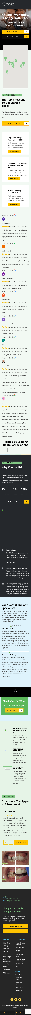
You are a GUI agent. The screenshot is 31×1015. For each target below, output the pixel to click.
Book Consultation (15, 926)
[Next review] (11, 842)
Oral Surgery (20, 947)
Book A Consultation (12, 37)
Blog (17, 985)
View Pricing (14, 151)
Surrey (5, 967)
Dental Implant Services (20, 944)
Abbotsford (6, 943)
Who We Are (19, 975)
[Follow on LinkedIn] (19, 999)
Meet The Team (19, 978)
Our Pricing (19, 963)
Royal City (6, 964)
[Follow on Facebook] (12, 999)
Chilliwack (6, 948)
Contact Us (15, 931)
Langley (5, 954)
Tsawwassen (7, 969)
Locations (19, 982)
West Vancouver (6, 973)
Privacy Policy (20, 990)
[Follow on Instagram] (15, 999)
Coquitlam (6, 951)
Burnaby (5, 946)
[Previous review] (5, 842)
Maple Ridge (7, 957)
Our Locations (12, 32)
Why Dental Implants (19, 955)
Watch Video (12, 710)
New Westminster (7, 960)
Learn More (13, 179)
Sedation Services (18, 951)
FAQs (17, 966)
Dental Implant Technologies (20, 960)
